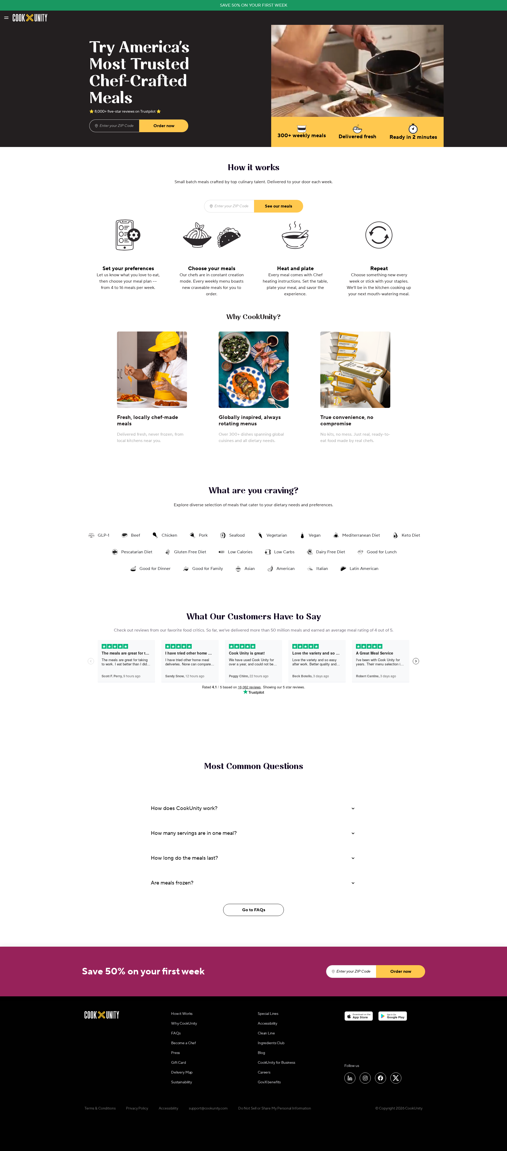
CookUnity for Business (276, 1062)
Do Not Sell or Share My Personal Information (274, 1108)
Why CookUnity (184, 1023)
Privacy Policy (137, 1108)
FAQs (175, 1033)
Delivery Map (182, 1072)
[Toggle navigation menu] (5, 18)
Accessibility (267, 1023)
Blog (261, 1053)
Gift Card (178, 1062)
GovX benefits (269, 1082)
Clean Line (266, 1033)
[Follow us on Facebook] (380, 1078)
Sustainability (181, 1082)
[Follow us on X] (396, 1078)
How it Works (182, 1013)
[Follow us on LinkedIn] (350, 1078)
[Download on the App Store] (358, 1016)
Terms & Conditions (99, 1108)
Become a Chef (183, 1043)
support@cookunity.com (208, 1108)
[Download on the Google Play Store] (392, 1016)
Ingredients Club (271, 1043)
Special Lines (268, 1013)
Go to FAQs (253, 910)
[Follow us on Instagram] (365, 1078)
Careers (264, 1072)
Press (175, 1053)
